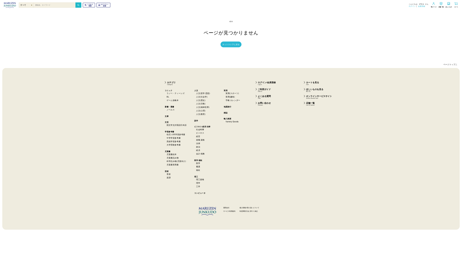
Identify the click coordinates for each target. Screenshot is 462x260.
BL (168, 96)
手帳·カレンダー (233, 100)
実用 (226, 90)
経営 (198, 136)
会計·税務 (200, 153)
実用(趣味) (230, 96)
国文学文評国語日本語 (177, 125)
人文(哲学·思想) (203, 93)
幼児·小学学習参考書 (176, 134)
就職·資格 (200, 139)
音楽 (169, 174)
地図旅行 (227, 106)
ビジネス (200, 132)
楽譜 (169, 177)
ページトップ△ (450, 64)
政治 (198, 146)
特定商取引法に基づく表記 (249, 211)
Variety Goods (232, 121)
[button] (103, 5)
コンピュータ (200, 193)
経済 (198, 150)
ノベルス (171, 109)
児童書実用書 (173, 164)
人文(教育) (200, 114)
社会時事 (200, 129)
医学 (198, 163)
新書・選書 (169, 106)
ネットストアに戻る (231, 44)
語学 (196, 120)
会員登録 (421, 6)
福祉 (198, 170)
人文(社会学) (201, 96)
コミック (168, 90)
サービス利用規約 (229, 211)
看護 (198, 166)
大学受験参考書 (174, 144)
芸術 (167, 171)
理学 (198, 183)
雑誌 (226, 112)
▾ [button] (31, 5)
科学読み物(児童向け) (176, 161)
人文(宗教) (200, 103)
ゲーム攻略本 (173, 100)
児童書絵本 (172, 154)
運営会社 (226, 207)
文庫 (167, 116)
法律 (198, 143)
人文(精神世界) (202, 107)
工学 (198, 186)
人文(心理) (200, 110)
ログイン (412, 6)
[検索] (78, 5)
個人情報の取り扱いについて (249, 207)
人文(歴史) (200, 100)
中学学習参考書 (174, 137)
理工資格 (200, 179)
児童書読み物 (173, 157)
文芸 (167, 122)
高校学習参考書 (174, 141)
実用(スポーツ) (232, 93)
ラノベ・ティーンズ (176, 93)
